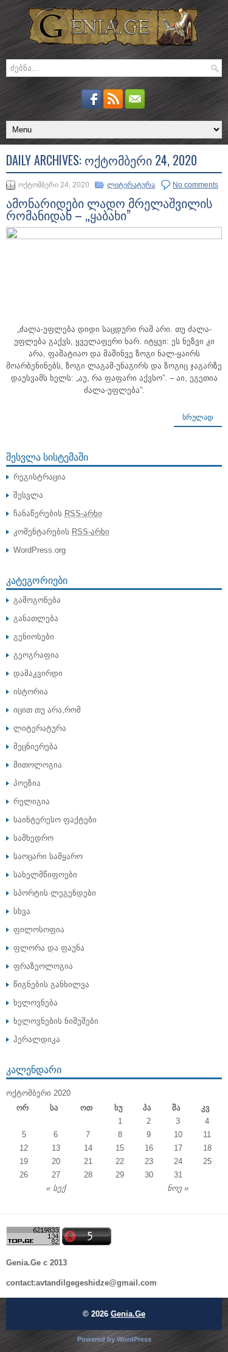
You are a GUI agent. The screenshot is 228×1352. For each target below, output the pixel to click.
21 (88, 1161)
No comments (195, 185)
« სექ (56, 1188)
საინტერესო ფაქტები (55, 819)
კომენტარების (61, 531)
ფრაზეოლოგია (43, 966)
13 (56, 1147)
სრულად (197, 417)
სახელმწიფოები (45, 874)
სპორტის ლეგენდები (54, 892)
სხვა (21, 911)
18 (207, 1147)
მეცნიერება (35, 746)
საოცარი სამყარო (48, 856)
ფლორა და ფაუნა (49, 947)
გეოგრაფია (36, 655)
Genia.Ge (128, 1313)
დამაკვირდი (38, 673)
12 (23, 1147)
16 (149, 1147)
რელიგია (31, 801)
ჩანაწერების (57, 513)
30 (149, 1174)
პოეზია (27, 783)
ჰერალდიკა (36, 1039)
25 (207, 1161)
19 (23, 1161)
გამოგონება (37, 600)
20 (56, 1161)
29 (120, 1174)
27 (56, 1174)
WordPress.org (39, 550)
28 (88, 1174)
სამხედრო (33, 838)
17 (178, 1147)
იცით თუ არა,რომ (47, 709)
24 (178, 1161)
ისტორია (30, 691)
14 (88, 1147)
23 (149, 1161)
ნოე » (177, 1188)
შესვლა (28, 495)
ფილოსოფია (38, 929)
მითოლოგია (37, 764)
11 (207, 1134)
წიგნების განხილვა (51, 984)
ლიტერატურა (131, 185)
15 (120, 1147)
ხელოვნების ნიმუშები (55, 1021)
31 (178, 1174)
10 (178, 1134)
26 (23, 1174)
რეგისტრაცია (39, 476)
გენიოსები (33, 636)
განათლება (35, 618)
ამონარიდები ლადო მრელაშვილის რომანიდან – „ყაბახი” (109, 208)
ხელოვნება (35, 1002)
